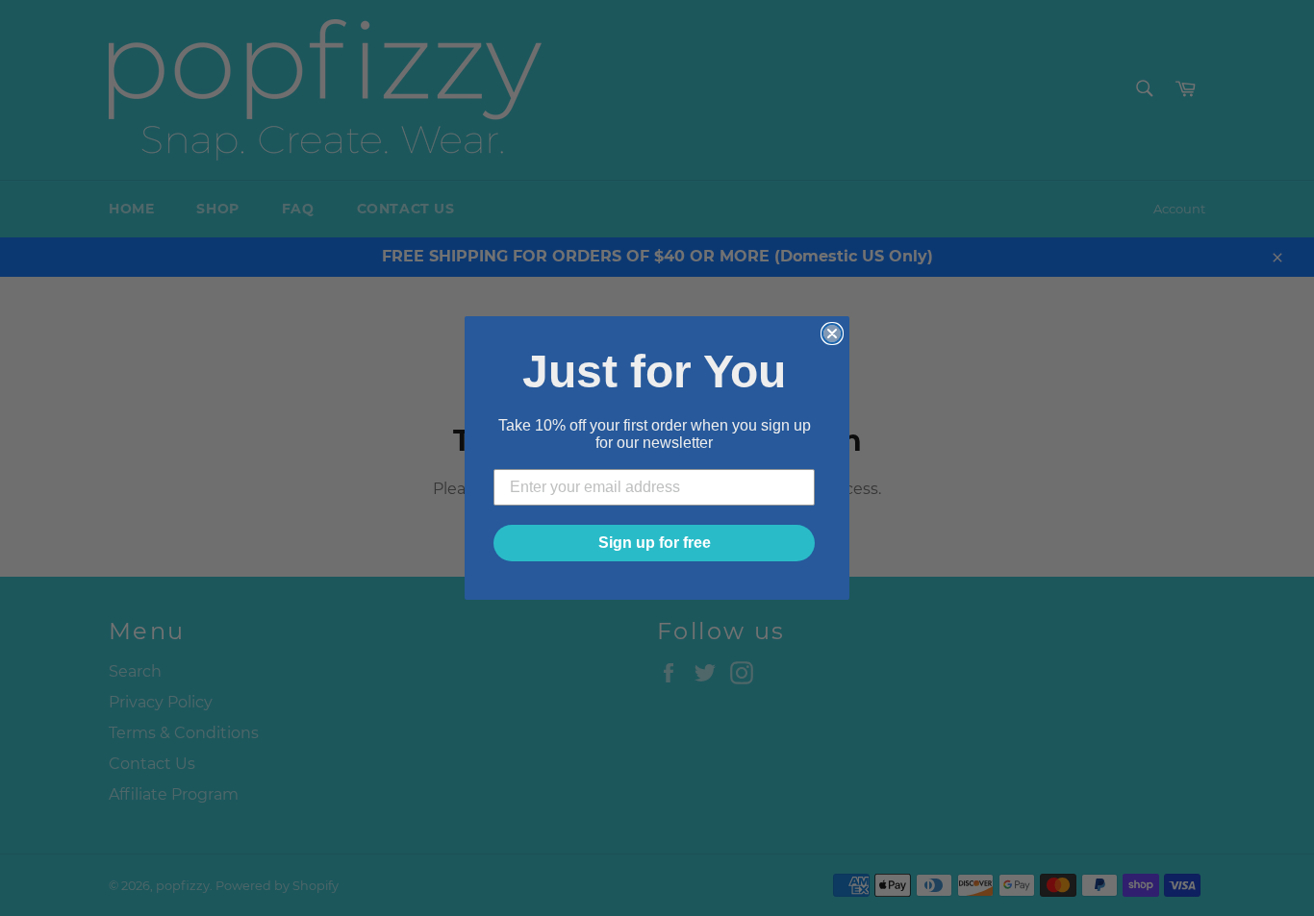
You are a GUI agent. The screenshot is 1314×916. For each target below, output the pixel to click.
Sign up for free (654, 542)
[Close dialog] (832, 333)
